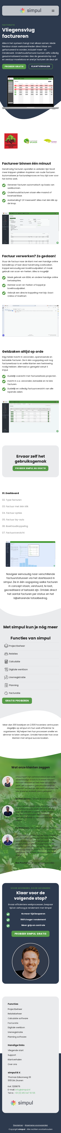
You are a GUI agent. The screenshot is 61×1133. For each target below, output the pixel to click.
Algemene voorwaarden (36, 1125)
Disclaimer (18, 1125)
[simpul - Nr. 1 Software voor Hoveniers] (30, 10)
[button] (53, 10)
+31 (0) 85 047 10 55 (25, 1093)
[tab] (30, 493)
